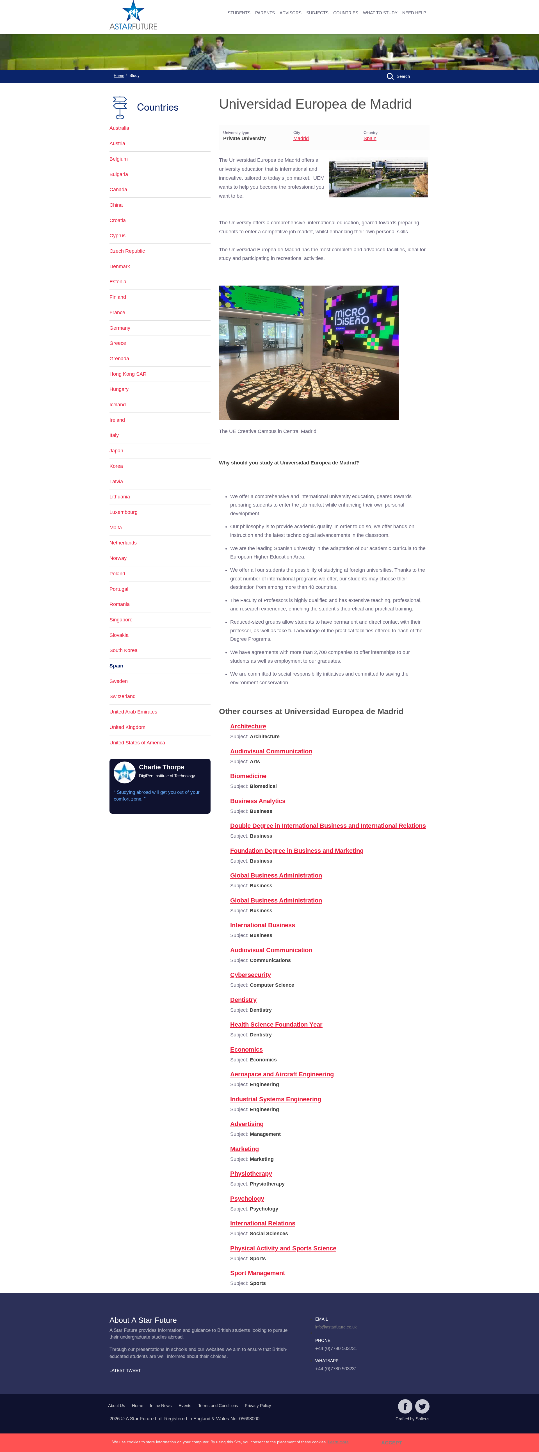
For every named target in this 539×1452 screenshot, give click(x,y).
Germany (119, 328)
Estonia (117, 281)
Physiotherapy (251, 1173)
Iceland (117, 404)
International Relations (262, 1223)
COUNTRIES (345, 12)
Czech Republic (127, 251)
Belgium (118, 159)
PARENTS (265, 12)
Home (119, 75)
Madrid (301, 138)
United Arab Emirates (133, 712)
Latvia (116, 481)
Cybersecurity (250, 974)
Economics (246, 1049)
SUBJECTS (317, 12)
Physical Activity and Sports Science (283, 1248)
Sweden (118, 681)
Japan (116, 450)
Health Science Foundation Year (276, 1024)
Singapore (121, 620)
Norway (118, 558)
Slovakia (119, 635)
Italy (114, 435)
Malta (115, 527)
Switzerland (122, 696)
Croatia (117, 220)
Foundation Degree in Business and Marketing (297, 850)
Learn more (338, 1442)
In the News (161, 1405)
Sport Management (257, 1273)
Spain (370, 138)
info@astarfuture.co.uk (336, 1327)
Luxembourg (123, 512)
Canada (118, 189)
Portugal (118, 589)
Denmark (119, 266)
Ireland (117, 420)
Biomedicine (248, 775)
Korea (116, 466)
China (116, 205)
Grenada (119, 358)
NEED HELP (414, 12)
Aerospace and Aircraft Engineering (282, 1074)
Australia (119, 128)
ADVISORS (291, 12)
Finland (117, 297)
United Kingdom (127, 727)
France (117, 312)
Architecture (248, 726)
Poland (117, 573)
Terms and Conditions (218, 1405)
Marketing (244, 1148)
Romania (119, 604)
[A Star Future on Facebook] (405, 1407)
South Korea (123, 650)
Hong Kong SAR (128, 374)
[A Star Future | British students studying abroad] (151, 15)
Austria (117, 143)
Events (185, 1405)
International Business (262, 925)
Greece (117, 343)
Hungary (119, 389)
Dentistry (243, 999)
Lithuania (119, 497)
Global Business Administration (276, 875)
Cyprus (117, 235)
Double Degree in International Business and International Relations (328, 825)
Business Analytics (258, 800)
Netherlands (123, 543)
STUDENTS (239, 12)
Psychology (247, 1198)
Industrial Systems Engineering (275, 1099)
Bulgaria (118, 174)
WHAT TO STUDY (380, 12)
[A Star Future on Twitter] (422, 1407)
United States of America (137, 743)
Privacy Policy (258, 1405)
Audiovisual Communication (271, 751)
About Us (116, 1405)
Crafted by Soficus (413, 1418)
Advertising (247, 1123)
